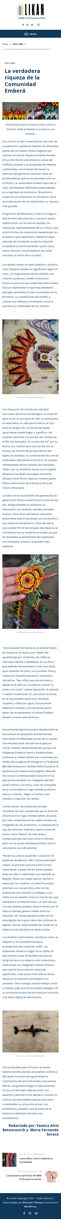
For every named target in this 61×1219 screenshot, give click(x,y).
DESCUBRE (10, 63)
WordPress (30, 1206)
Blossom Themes (33, 1202)
